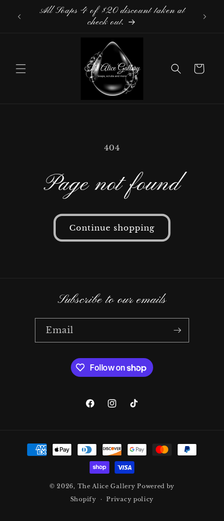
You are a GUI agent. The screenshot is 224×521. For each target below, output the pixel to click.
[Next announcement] (204, 16)
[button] (20, 68)
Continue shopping (112, 228)
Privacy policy (130, 499)
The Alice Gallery (106, 486)
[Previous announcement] (19, 16)
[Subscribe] (177, 330)
